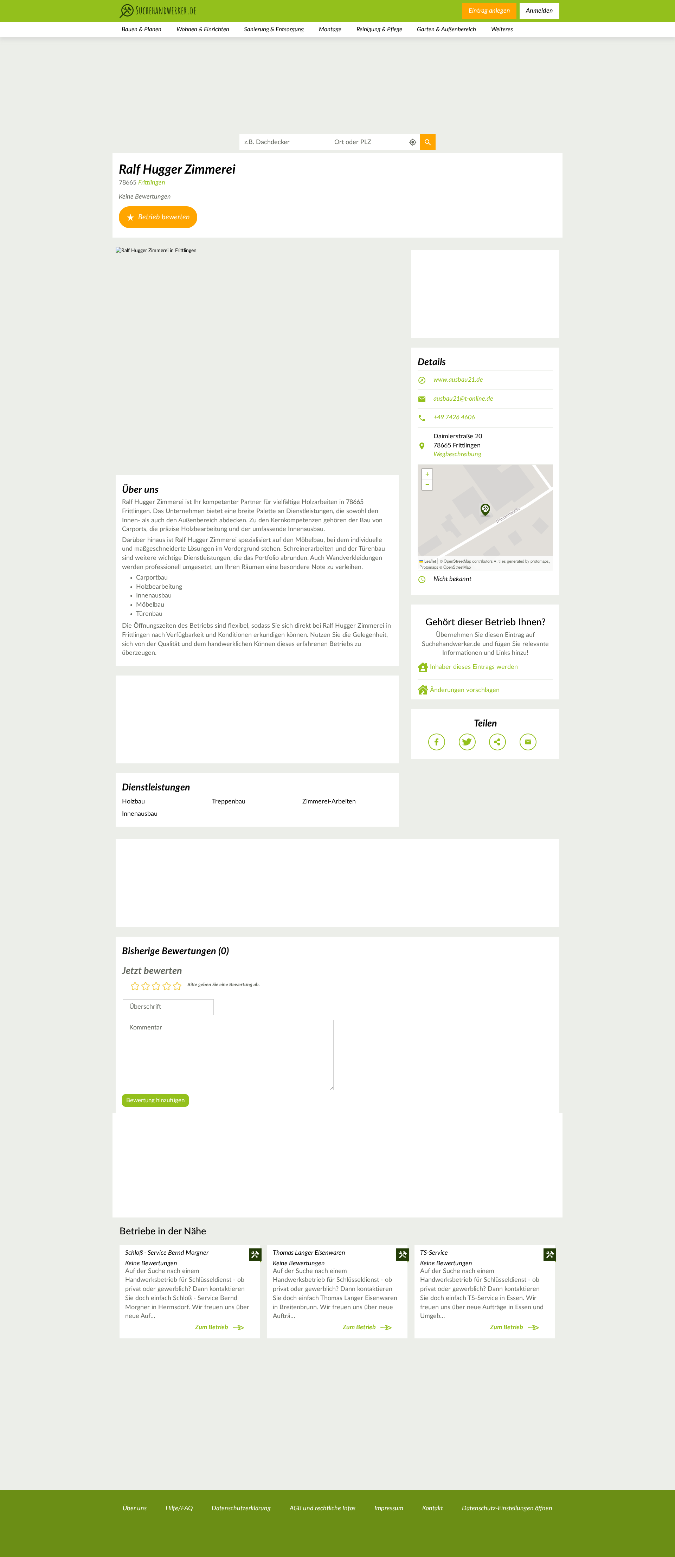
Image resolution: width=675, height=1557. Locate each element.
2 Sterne (145, 986)
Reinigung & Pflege (379, 29)
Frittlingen (151, 183)
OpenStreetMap (457, 567)
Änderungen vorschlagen (465, 690)
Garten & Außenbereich (446, 29)
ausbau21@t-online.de (463, 399)
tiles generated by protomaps (524, 561)
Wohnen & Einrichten (202, 29)
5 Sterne (177, 986)
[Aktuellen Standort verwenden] (413, 142)
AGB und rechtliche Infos (322, 1508)
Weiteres (502, 29)
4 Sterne (166, 986)
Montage (330, 29)
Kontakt (432, 1508)
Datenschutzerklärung (241, 1508)
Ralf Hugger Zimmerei (177, 169)
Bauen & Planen (141, 29)
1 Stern (135, 986)
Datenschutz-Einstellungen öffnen (507, 1508)
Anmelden (539, 11)
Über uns (135, 1508)
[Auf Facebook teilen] (436, 742)
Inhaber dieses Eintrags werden (474, 667)
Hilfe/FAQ (179, 1508)
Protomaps (428, 567)
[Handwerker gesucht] (168, 11)
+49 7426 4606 (454, 417)
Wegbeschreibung (457, 454)
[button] (485, 510)
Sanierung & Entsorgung (274, 29)
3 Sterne (156, 986)
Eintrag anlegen (489, 11)
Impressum (388, 1508)
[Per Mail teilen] (528, 742)
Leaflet (429, 561)
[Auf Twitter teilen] (467, 742)
